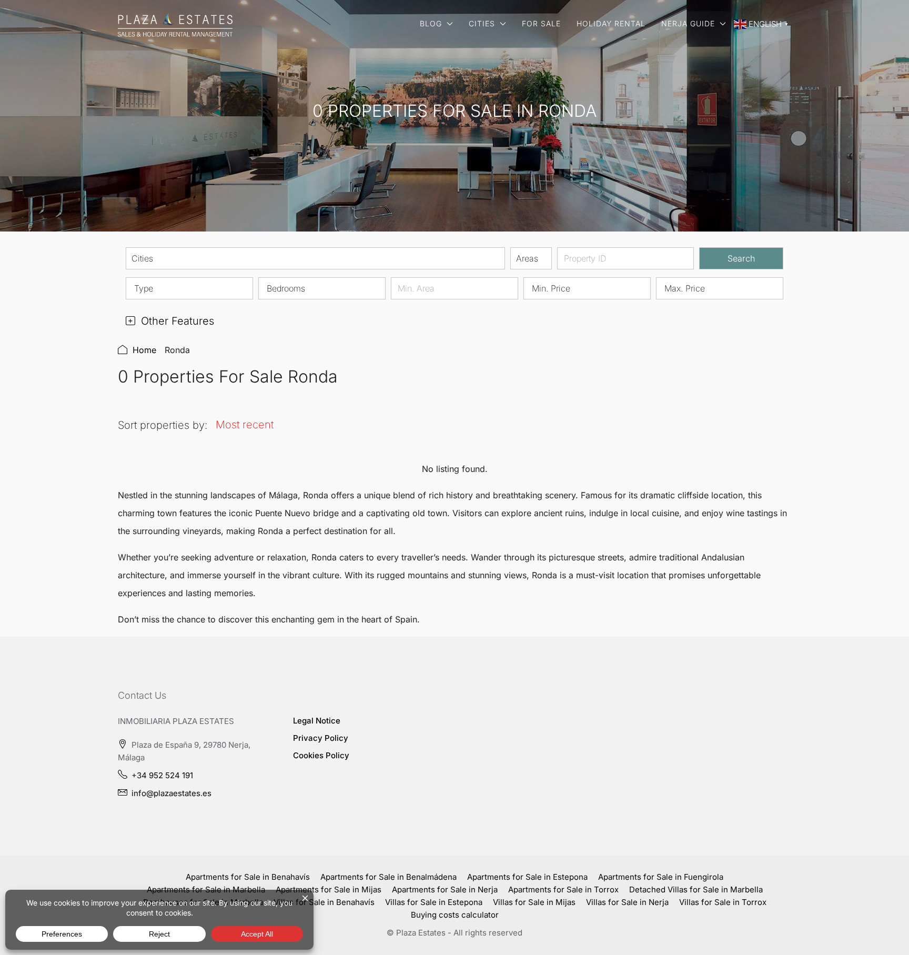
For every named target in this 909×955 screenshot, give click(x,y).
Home (144, 350)
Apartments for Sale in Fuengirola (660, 877)
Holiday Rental (611, 23)
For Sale (541, 23)
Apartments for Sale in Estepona (527, 877)
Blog (431, 23)
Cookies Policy (321, 755)
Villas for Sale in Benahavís (324, 902)
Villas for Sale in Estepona (433, 902)
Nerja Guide (688, 23)
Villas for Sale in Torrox (722, 902)
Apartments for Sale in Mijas (328, 889)
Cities (482, 23)
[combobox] (315, 258)
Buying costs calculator (455, 915)
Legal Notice (316, 721)
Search (741, 258)
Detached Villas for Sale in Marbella (696, 889)
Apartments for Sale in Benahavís (248, 877)
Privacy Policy (320, 738)
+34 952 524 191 (162, 775)
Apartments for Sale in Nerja (445, 889)
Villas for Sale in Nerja (627, 902)
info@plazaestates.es (171, 793)
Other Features (176, 321)
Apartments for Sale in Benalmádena (388, 877)
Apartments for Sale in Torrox (563, 889)
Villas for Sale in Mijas (534, 902)
